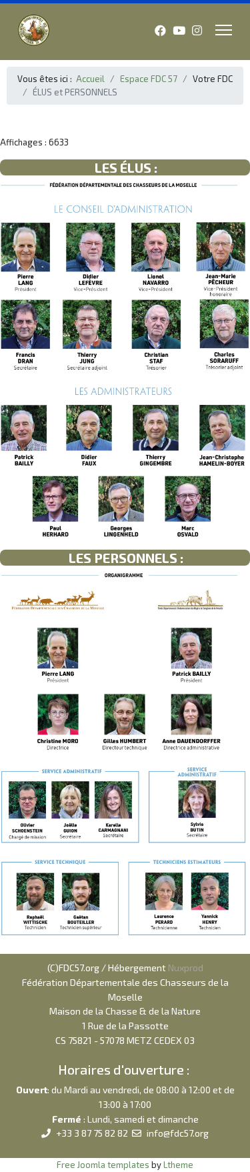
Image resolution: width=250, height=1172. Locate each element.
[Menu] (223, 30)
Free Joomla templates (103, 1164)
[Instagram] (197, 30)
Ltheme (178, 1164)
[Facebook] (160, 30)
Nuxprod (185, 967)
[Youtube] (179, 30)
